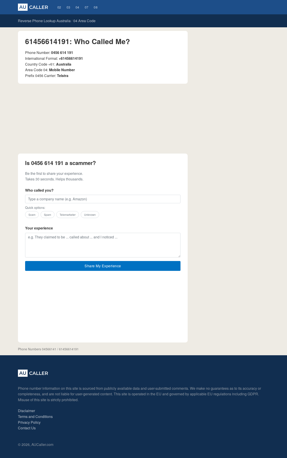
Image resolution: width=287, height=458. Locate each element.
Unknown (90, 214)
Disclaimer (26, 410)
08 (96, 7)
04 (77, 7)
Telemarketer (68, 214)
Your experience (39, 228)
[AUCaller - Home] (33, 375)
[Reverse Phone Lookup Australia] (33, 7)
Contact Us (27, 427)
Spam (47, 214)
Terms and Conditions (35, 416)
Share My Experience (103, 265)
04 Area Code (84, 20)
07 (87, 7)
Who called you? (39, 190)
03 (68, 7)
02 (59, 7)
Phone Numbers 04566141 (37, 349)
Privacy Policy (29, 422)
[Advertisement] (103, 118)
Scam (31, 214)
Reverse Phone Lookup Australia (44, 20)
